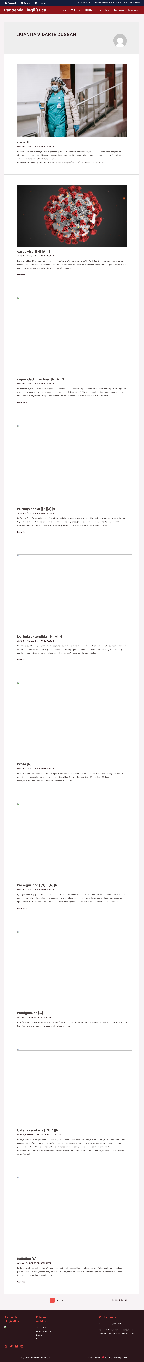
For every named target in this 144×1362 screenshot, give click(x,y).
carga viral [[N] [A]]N (33, 251)
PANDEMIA (75, 10)
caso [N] (23, 142)
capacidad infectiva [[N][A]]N (40, 379)
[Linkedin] (21, 1346)
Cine (99, 10)
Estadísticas (119, 10)
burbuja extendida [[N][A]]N (39, 637)
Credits (39, 1335)
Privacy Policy (42, 1328)
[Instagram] (16, 1346)
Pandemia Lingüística (25, 10)
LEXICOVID (89, 10)
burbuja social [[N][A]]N (36, 509)
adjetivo (20, 1017)
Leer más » (22, 275)
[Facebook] (5, 1346)
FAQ (37, 1338)
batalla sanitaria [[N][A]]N (37, 1130)
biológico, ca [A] (30, 1013)
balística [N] (27, 1259)
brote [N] (24, 764)
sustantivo (21, 146)
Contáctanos (133, 10)
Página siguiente (121, 1300)
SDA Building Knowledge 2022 (112, 1357)
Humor (107, 10)
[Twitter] (11, 1346)
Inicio (65, 10)
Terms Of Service (43, 1331)
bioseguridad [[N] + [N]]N (37, 885)
